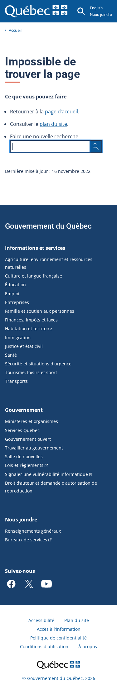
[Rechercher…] (96, 146)
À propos (87, 646)
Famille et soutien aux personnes (39, 311)
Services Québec (22, 430)
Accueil (15, 30)
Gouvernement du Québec (48, 226)
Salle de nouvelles (24, 456)
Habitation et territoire (28, 328)
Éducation (15, 285)
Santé (11, 355)
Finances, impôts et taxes (31, 320)
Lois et (24, 465)
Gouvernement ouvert (28, 439)
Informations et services (35, 248)
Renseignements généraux (33, 531)
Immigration (18, 337)
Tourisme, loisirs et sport (31, 372)
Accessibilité (41, 620)
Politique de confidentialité (58, 638)
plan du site (53, 124)
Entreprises (17, 302)
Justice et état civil (24, 346)
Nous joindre (101, 14)
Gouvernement (24, 409)
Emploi (12, 294)
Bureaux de (26, 540)
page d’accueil (61, 111)
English (96, 8)
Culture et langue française (33, 276)
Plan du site (76, 620)
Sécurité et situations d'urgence (38, 364)
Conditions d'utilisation (44, 646)
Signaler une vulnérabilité (46, 474)
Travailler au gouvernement (34, 448)
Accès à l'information (58, 629)
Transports (16, 381)
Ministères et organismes (31, 421)
